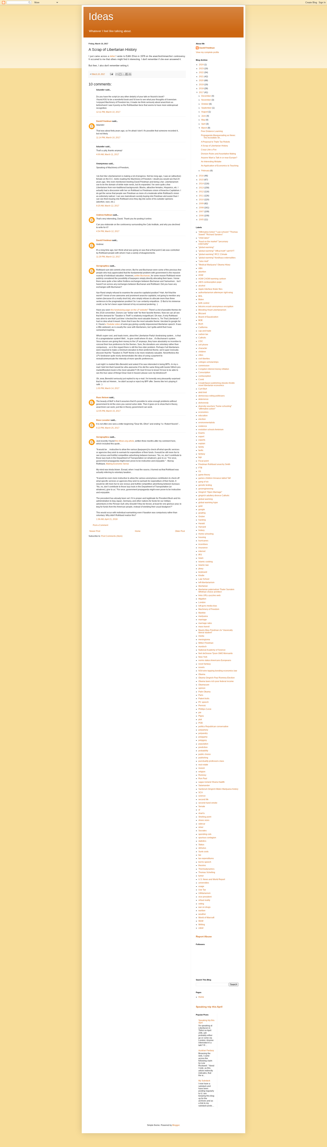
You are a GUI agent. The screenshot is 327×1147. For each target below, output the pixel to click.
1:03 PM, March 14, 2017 (107, 388)
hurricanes (203, 540)
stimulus (202, 848)
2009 (201, 203)
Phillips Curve (204, 709)
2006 (201, 215)
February (205, 170)
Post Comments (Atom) (111, 536)
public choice (204, 754)
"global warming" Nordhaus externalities (217, 258)
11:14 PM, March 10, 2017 (108, 137)
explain (201, 443)
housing (202, 537)
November (206, 100)
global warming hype (208, 502)
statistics (202, 841)
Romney (202, 775)
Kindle (201, 575)
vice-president (205, 897)
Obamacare (203, 685)
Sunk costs (203, 851)
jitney (200, 568)
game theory (204, 475)
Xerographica (102, 266)
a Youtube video (112, 324)
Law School (203, 579)
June (203, 116)
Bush (200, 324)
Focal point (203, 461)
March (204, 128)
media (201, 636)
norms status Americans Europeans (214, 660)
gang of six (203, 482)
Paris (200, 695)
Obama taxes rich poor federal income (216, 681)
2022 (201, 72)
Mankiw (202, 613)
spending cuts (204, 834)
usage (201, 886)
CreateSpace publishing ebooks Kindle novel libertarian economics (216, 384)
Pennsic (202, 705)
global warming (205, 499)
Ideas (101, 16)
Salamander (204, 785)
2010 (201, 199)
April (203, 124)
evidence (202, 426)
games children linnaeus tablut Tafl (214, 478)
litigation (202, 599)
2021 (201, 76)
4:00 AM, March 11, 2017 (107, 154)
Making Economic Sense (117, 464)
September (206, 108)
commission (203, 365)
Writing (201, 924)
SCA (200, 792)
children (202, 351)
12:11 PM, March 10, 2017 (108, 112)
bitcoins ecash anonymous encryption (215, 306)
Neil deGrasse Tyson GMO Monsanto (215, 653)
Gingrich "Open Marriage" (210, 492)
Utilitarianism (204, 893)
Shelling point (204, 817)
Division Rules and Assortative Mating (218, 154)
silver (200, 827)
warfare (201, 910)
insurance (203, 547)
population (203, 744)
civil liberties (204, 358)
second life (203, 799)
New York (202, 657)
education (203, 415)
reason (201, 768)
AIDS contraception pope (210, 282)
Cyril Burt (202, 389)
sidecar (201, 824)
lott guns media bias (207, 606)
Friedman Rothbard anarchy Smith (214, 464)
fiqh (200, 457)
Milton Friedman (205, 643)
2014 (201, 183)
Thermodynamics (206, 869)
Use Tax (202, 890)
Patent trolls (203, 698)
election (202, 419)
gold (200, 506)
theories (202, 865)
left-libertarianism (206, 582)
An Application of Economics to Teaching (219, 165)
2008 (201, 207)
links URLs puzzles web (209, 595)
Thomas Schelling (206, 872)
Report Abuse (204, 936)
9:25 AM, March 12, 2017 (107, 206)
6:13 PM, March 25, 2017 (107, 428)
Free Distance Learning (212, 131)
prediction (203, 747)
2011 (201, 195)
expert (201, 436)
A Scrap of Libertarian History (214, 146)
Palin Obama (204, 692)
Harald (201, 523)
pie (199, 712)
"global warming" (206, 247)
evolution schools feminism (210, 429)
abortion (202, 272)
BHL (200, 296)
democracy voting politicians (211, 396)
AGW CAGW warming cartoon (212, 279)
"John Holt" (203, 261)
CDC (200, 341)
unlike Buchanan (142, 275)
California (202, 327)
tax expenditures (206, 858)
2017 (201, 92)
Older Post (180, 531)
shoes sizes (203, 820)
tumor (201, 876)
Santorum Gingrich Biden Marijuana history (218, 789)
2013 (201, 187)
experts (201, 440)
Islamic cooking (205, 561)
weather (202, 914)
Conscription (204, 372)
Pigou (201, 716)
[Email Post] (111, 74)
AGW (200, 275)
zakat (200, 928)
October (205, 104)
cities (200, 355)
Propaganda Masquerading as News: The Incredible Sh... (218, 136)
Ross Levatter (103, 420)
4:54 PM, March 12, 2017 (107, 231)
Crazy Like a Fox (208, 149)
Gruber (201, 516)
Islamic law (203, 565)
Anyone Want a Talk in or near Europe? (219, 157)
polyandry (203, 733)
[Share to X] (123, 74)
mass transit (203, 626)
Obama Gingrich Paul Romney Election (216, 678)
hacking (202, 520)
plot (200, 719)
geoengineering (205, 489)
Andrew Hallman (104, 215)
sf (199, 810)
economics (203, 412)
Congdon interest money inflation (213, 369)
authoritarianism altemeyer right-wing (215, 292)
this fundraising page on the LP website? (129, 310)
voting (201, 904)
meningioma (204, 639)
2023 (201, 68)
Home (138, 531)
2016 (201, 176)
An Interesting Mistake (211, 161)
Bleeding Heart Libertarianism (212, 310)
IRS (200, 554)
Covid (201, 379)
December (206, 96)
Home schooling (206, 534)
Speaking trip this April (209, 1006)
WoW (200, 921)
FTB (200, 468)
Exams (201, 433)
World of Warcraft (206, 917)
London (202, 602)
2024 (201, 64)
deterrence (203, 399)
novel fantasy (204, 664)
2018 (201, 88)
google (201, 509)
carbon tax (203, 334)
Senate (201, 806)
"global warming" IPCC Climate (212, 254)
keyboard (202, 572)
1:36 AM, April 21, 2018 (107, 519)
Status (201, 844)
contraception (204, 376)
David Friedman (104, 121)
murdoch (202, 646)
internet (201, 551)
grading (202, 513)
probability (203, 750)
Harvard (202, 527)
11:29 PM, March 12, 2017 (108, 257)
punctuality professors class (211, 761)
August (204, 112)
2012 (201, 191)
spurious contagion (207, 837)
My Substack (204, 1080)
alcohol (201, 285)
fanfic (200, 450)
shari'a (201, 813)
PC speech (203, 702)
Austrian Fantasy (206, 1050)
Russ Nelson (102, 397)
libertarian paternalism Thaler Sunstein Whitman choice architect (216, 590)
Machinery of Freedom (208, 609)
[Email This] (117, 74)
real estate (203, 764)
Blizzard (202, 313)
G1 (199, 471)
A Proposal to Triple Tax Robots (215, 142)
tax (199, 855)
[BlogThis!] (120, 74)
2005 (201, 219)
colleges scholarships (208, 362)
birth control (203, 303)
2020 (201, 80)
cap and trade (204, 331)
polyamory (203, 730)
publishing (203, 757)
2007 (201, 211)
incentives (203, 544)
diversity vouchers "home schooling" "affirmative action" (215, 407)
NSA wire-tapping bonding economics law (217, 671)
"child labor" (203, 238)
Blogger (176, 1125)
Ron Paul (202, 778)
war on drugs (204, 907)
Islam (200, 558)
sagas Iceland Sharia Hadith (211, 782)
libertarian (203, 586)
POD (200, 723)
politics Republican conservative (213, 726)
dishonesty (203, 403)
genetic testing (205, 485)
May (203, 120)
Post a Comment (100, 525)
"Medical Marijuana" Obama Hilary (214, 265)
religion (201, 771)
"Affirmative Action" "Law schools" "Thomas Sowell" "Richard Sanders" (218, 233)
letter (112, 56)
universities (203, 883)
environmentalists (206, 422)
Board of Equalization (208, 317)
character (202, 348)
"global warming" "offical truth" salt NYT (216, 251)
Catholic (202, 337)
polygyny (202, 740)
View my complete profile (207, 52)
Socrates (202, 830)
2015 (201, 179)
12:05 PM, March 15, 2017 (108, 411)
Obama (201, 674)
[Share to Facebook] (126, 74)
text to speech (204, 862)
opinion (201, 688)
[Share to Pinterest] (130, 74)
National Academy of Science (211, 650)
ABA (200, 268)
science (202, 796)
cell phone (203, 344)
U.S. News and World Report (211, 879)
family (201, 447)
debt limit (202, 392)
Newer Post (94, 531)
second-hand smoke (207, 803)
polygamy (202, 737)
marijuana (203, 616)
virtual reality (204, 900)
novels (201, 667)
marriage (202, 619)
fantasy (201, 454)
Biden (201, 299)
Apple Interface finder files (210, 289)
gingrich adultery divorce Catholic (213, 495)
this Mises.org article (124, 441)
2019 (201, 84)
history (201, 530)
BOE (200, 320)
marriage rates (205, 623)
